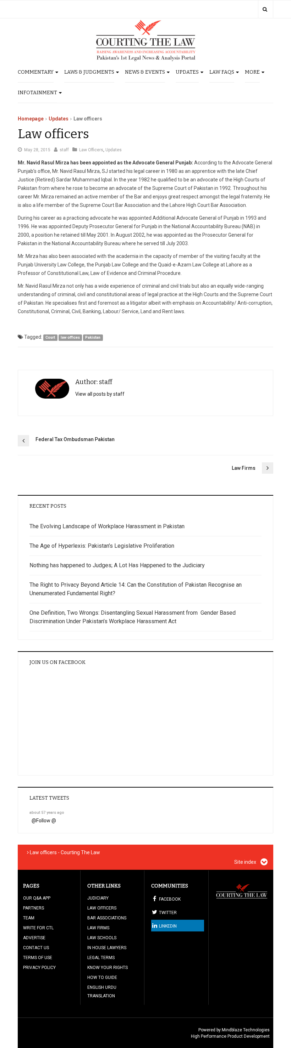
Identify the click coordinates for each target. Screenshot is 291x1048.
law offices (70, 337)
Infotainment (37, 93)
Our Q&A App (36, 898)
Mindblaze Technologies (246, 1029)
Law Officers (91, 149)
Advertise (34, 937)
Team (28, 917)
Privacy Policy (39, 967)
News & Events (145, 72)
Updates (187, 72)
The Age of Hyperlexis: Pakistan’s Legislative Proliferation (101, 545)
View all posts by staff (100, 394)
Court (50, 337)
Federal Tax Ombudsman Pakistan (75, 439)
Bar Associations (106, 917)
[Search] (265, 9)
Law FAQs (221, 72)
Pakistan (92, 337)
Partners (33, 908)
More (252, 72)
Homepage (31, 119)
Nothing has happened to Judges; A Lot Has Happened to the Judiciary (117, 565)
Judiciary (98, 898)
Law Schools (101, 937)
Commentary (36, 72)
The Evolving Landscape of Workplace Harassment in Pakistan (107, 526)
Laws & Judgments (89, 72)
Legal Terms (101, 957)
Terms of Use (37, 957)
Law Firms (244, 468)
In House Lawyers (106, 947)
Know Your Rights (107, 967)
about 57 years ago (46, 812)
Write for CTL (38, 927)
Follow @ (46, 820)
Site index (245, 862)
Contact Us (36, 947)
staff (64, 149)
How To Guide (102, 977)
